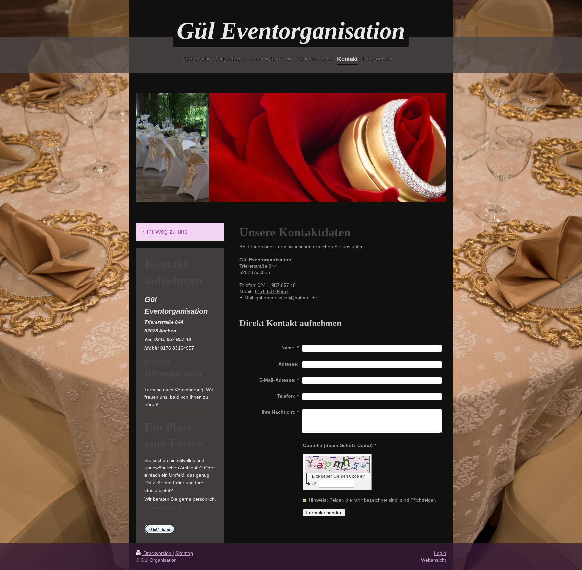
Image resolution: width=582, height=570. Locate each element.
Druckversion (157, 553)
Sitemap (184, 553)
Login (440, 553)
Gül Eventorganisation (291, 30)
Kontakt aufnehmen (165, 507)
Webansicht (433, 560)
